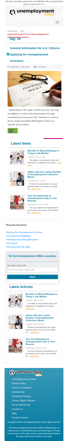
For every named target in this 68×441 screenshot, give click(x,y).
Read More (11, 131)
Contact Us (17, 409)
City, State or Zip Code (16, 265)
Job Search (12, 243)
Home (22, 31)
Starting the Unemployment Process (24, 232)
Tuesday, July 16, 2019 (36, 157)
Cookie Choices (20, 417)
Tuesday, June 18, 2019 (37, 181)
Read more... (37, 189)
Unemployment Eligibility (18, 236)
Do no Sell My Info (21, 404)
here (43, 4)
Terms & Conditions (21, 387)
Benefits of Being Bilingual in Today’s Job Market (43, 151)
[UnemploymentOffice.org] (33, 12)
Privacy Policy (19, 383)
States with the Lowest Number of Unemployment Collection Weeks (44, 174)
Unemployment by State (24, 379)
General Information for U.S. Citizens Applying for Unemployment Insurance (35, 54)
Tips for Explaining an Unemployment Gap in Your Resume (42, 198)
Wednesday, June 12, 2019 (38, 204)
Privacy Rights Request (23, 400)
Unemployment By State (18, 247)
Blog (14, 413)
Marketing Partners (21, 396)
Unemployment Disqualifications (22, 239)
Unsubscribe (18, 392)
